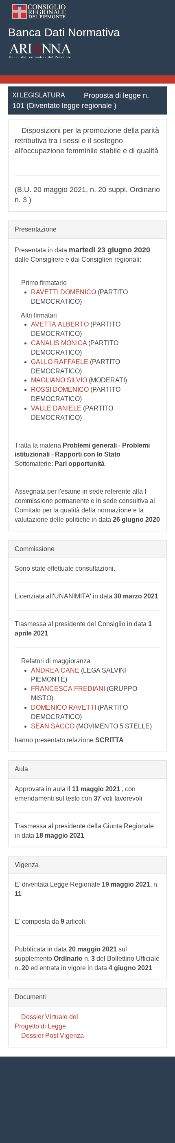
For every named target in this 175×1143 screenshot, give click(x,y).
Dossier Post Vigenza (52, 1035)
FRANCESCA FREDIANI (69, 688)
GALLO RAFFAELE (60, 361)
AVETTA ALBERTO (60, 324)
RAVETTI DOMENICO (64, 292)
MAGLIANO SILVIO (60, 380)
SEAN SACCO (53, 726)
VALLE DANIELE (57, 408)
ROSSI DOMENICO (60, 389)
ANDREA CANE (56, 670)
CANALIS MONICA (59, 343)
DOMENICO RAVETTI (64, 707)
